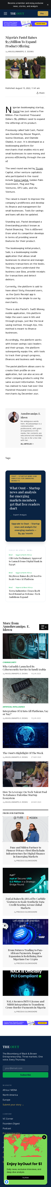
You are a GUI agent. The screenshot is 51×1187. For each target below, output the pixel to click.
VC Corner (8, 1118)
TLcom (39, 168)
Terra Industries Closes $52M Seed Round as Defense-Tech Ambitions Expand (24, 593)
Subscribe (25, 1074)
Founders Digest (11, 1123)
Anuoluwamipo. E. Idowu (21, 51)
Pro (43, 13)
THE (17, 13)
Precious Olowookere (26, 860)
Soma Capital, (21, 180)
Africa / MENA (10, 1090)
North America (10, 1094)
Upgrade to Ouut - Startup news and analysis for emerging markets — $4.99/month (26, 528)
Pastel (16, 111)
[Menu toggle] (5, 13)
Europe (6, 1099)
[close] (48, 5)
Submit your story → (13, 1104)
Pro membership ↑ (12, 1133)
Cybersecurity (9, 662)
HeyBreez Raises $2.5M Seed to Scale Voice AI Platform (25, 577)
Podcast (7, 1128)
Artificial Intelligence (14, 707)
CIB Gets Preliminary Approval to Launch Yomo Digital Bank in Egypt (25, 561)
